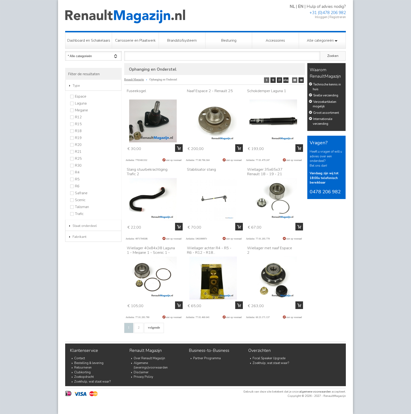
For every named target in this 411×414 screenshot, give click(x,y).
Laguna (81, 103)
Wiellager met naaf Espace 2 (269, 250)
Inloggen (321, 17)
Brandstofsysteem (182, 40)
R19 (78, 138)
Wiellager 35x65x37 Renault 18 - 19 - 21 (265, 172)
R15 (78, 124)
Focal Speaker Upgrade (269, 358)
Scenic (80, 200)
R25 (78, 158)
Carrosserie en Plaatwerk (135, 40)
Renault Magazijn (134, 79)
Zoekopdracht (84, 377)
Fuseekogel (136, 91)
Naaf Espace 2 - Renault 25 (210, 91)
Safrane (81, 193)
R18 (78, 131)
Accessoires (275, 40)
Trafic (79, 214)
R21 (78, 152)
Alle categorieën (321, 40)
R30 (78, 165)
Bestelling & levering (88, 363)
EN (300, 6)
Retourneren (83, 367)
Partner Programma (207, 358)
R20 (78, 145)
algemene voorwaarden (315, 392)
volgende (154, 327)
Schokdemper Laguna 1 (266, 91)
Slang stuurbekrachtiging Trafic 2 (147, 172)
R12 (78, 117)
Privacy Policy (143, 377)
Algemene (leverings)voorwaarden (151, 365)
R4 (77, 172)
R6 (77, 186)
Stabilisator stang (201, 169)
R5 (77, 179)
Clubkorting (82, 372)
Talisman (82, 207)
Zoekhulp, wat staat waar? (92, 381)
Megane (81, 110)
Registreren (337, 17)
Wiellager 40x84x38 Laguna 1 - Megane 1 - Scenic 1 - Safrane (151, 252)
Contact (79, 358)
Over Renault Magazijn (149, 358)
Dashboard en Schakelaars (88, 40)
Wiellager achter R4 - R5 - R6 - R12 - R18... (209, 250)
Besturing (228, 40)
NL (292, 6)
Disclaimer (141, 372)
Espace (80, 96)
